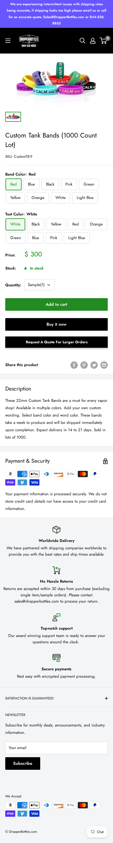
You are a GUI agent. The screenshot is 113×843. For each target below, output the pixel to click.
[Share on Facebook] (74, 365)
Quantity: (13, 285)
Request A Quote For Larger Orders (57, 342)
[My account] (92, 41)
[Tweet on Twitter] (94, 365)
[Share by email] (104, 365)
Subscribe (22, 763)
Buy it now (56, 324)
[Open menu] (8, 41)
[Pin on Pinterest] (84, 365)
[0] (103, 41)
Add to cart (56, 304)
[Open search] (82, 41)
